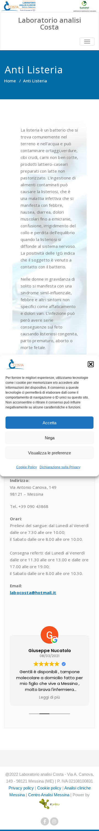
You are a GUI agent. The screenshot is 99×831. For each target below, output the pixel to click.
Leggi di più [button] (49, 697)
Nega (49, 437)
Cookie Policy (26, 467)
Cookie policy (49, 788)
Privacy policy (21, 788)
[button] (91, 364)
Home (10, 80)
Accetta (49, 422)
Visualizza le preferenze (49, 452)
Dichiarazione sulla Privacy (60, 467)
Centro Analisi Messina (48, 794)
